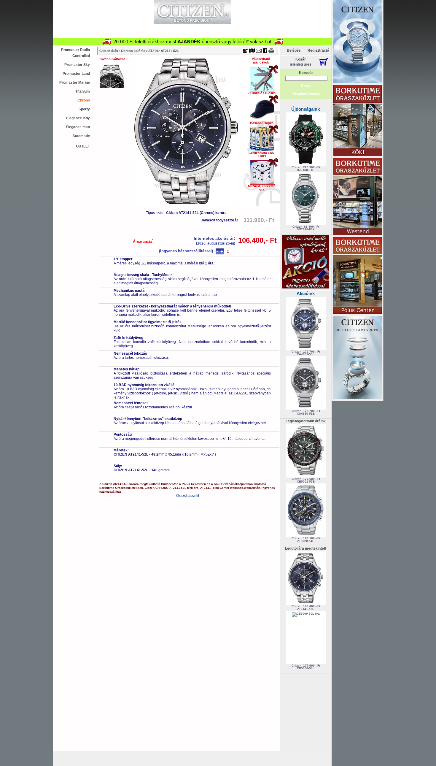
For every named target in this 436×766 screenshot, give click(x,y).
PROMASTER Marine (182, 755)
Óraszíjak (164, 34)
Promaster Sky (77, 65)
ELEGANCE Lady (210, 762)
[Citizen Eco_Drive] (357, 358)
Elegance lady (78, 118)
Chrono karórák (133, 51)
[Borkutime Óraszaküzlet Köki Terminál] (357, 121)
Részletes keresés (306, 93)
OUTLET (83, 146)
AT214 (153, 51)
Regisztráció (318, 50)
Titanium (82, 91)
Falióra (137, 34)
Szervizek (185, 27)
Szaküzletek (154, 27)
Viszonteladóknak (252, 27)
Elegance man (78, 127)
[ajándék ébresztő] (305, 287)
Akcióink (306, 293)
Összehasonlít (187, 496)
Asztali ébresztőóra (77, 34)
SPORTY (112, 755)
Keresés (306, 73)
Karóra (113, 34)
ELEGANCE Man (252, 762)
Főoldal (317, 34)
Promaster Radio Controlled (75, 53)
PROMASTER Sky (125, 762)
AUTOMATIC (80, 755)
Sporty (84, 109)
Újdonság (95, 27)
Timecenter (263, 2)
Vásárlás (123, 27)
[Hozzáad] (221, 251)
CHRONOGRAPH (167, 762)
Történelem (288, 34)
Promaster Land (76, 74)
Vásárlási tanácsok (201, 34)
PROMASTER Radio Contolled (237, 755)
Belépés (294, 50)
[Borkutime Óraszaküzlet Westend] (357, 197)
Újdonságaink (305, 109)
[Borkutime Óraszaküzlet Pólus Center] (357, 276)
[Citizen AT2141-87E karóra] (112, 76)
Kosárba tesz (259, 251)
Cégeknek (215, 27)
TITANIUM (142, 755)
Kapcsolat (288, 27)
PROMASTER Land (291, 755)
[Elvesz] (217, 251)
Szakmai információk (248, 34)
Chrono (83, 100)
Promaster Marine (74, 82)
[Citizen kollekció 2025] (357, 42)
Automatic (81, 136)
